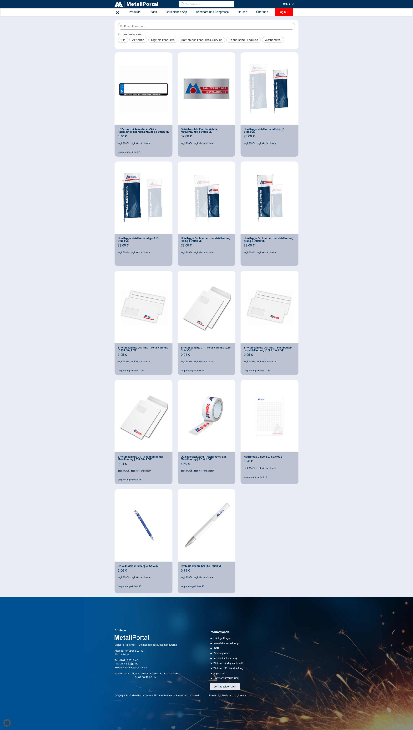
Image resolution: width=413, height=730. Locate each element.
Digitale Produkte (163, 40)
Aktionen (138, 40)
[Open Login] (288, 12)
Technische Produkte (243, 40)
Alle (123, 40)
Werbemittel (273, 40)
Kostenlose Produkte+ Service (201, 40)
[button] (7, 723)
